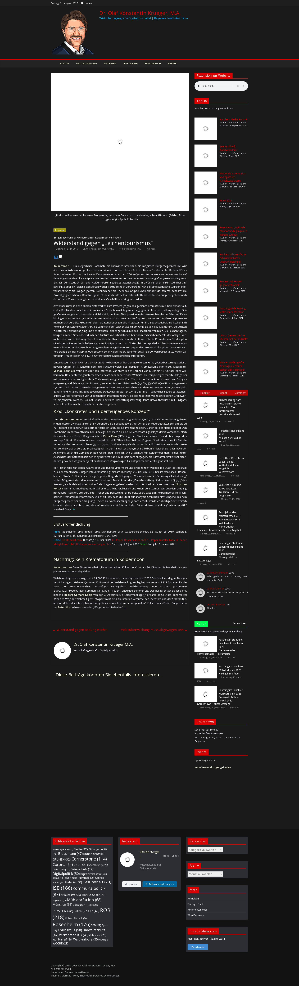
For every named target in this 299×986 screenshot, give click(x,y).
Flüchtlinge (86, 877)
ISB (62, 888)
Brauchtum (70, 853)
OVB (94, 905)
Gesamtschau (239, 623)
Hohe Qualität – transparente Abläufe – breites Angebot (219, 521)
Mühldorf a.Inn (84, 899)
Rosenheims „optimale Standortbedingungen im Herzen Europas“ (233, 231)
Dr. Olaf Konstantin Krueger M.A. (98, 248)
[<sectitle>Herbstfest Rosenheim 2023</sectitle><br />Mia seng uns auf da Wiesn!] (206, 428)
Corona (63, 864)
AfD (69, 849)
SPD (96, 925)
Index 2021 (226, 200)
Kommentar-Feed (197, 909)
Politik (64, 63)
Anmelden (193, 898)
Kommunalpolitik (127, 248)
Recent (223, 392)
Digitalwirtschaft (92, 874)
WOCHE (60, 943)
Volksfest (97, 935)
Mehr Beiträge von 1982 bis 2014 (206, 938)
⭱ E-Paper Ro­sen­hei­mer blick (129, 540)
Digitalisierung (86, 63)
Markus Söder (93, 895)
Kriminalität (71, 895)
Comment (240, 392)
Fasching (70, 877)
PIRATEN (63, 910)
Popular (205, 392)
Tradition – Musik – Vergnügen (230, 490)
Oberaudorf (81, 904)
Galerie (73, 882)
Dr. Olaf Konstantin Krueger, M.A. (139, 12)
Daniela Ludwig (61, 869)
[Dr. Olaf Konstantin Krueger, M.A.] (54, 63)
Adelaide (58, 849)
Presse (172, 63)
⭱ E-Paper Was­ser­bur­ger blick (93, 544)
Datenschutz (82, 869)
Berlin (81, 849)
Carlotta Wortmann (217, 572)
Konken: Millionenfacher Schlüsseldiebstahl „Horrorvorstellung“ (233, 258)
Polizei (81, 911)
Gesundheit (97, 881)
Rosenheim (71, 924)
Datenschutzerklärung (77, 972)
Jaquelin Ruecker (216, 604)
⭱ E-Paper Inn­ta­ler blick (160, 540)
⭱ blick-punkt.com (72, 540)
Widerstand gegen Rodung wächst (80, 630)
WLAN (103, 939)
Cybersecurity (97, 865)
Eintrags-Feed (195, 904)
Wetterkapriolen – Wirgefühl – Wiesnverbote (231, 465)
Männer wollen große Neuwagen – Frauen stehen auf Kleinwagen (232, 366)
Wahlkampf (63, 939)
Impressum (57, 972)
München (62, 904)
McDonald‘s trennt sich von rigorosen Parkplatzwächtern (232, 177)
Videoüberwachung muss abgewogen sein (154, 630)
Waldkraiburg (86, 939)
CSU (80, 864)
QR (93, 911)
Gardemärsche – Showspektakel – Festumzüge (220, 551)
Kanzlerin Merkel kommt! (234, 119)
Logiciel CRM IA (215, 588)
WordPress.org (196, 915)
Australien (130, 63)
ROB (139, 248)
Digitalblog (153, 63)
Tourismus (70, 930)
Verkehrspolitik (73, 935)
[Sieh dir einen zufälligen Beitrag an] (244, 63)
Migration (59, 900)
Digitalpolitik (66, 873)
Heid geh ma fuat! (231, 670)
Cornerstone (89, 859)
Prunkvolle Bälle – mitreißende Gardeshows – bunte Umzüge (220, 696)
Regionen (110, 63)
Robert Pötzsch (76, 918)
